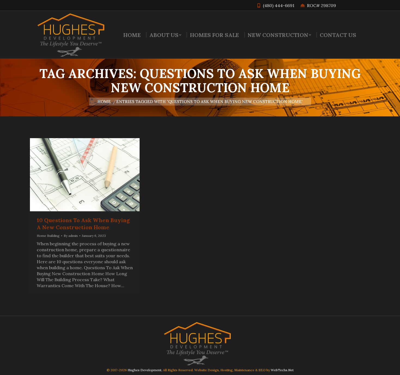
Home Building (48, 236)
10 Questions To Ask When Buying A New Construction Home (83, 224)
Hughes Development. (145, 370)
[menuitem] (132, 35)
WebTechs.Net (282, 370)
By (71, 236)
